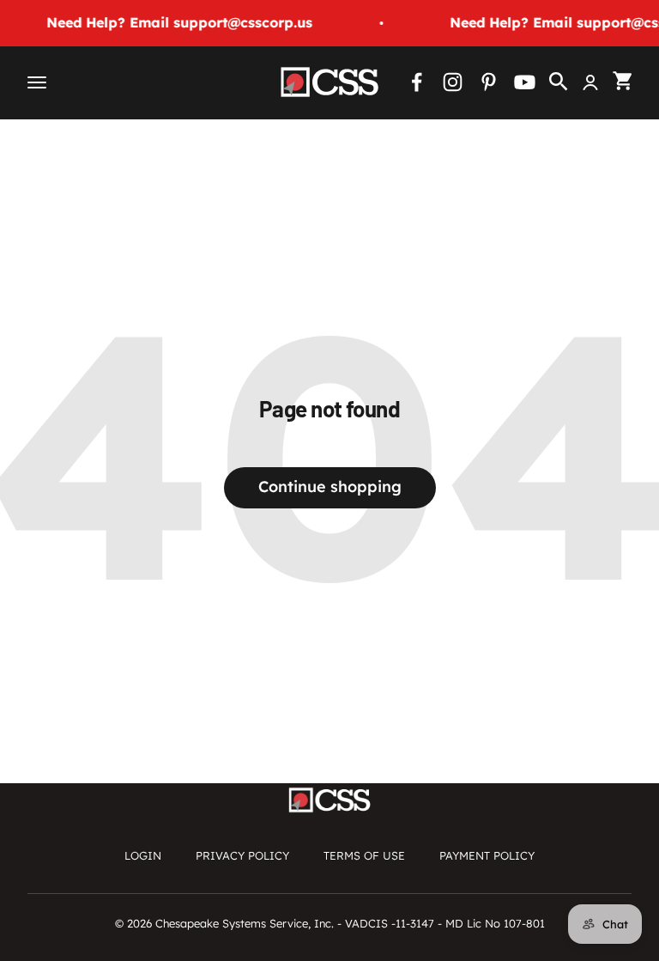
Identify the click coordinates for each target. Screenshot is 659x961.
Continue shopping (330, 486)
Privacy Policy (242, 855)
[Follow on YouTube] (524, 82)
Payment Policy (487, 855)
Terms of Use (364, 855)
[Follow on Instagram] (452, 82)
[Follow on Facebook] (416, 82)
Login (142, 855)
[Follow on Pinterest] (488, 82)
